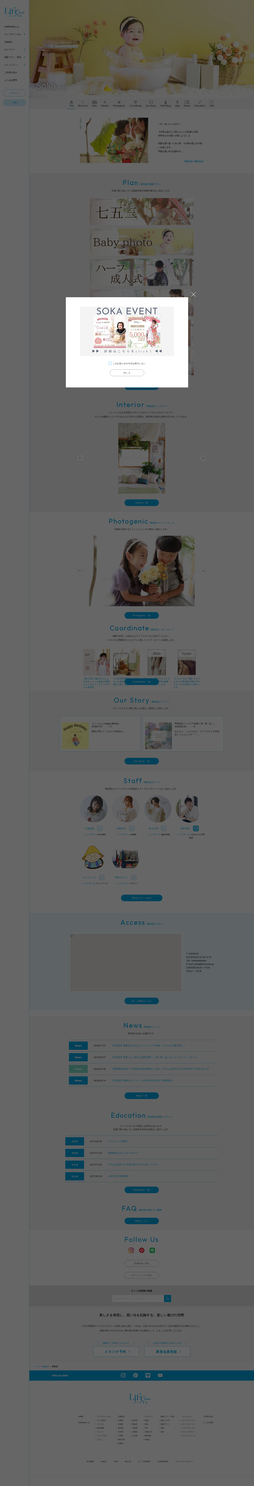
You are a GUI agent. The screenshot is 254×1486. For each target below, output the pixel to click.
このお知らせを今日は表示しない (129, 363)
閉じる (127, 372)
